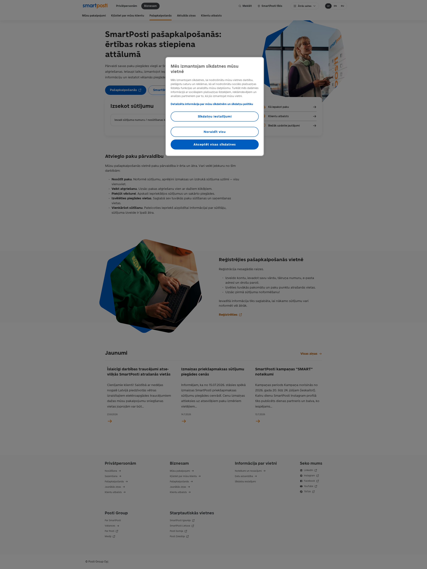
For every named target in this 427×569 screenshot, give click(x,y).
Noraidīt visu (215, 132)
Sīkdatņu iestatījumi (215, 116)
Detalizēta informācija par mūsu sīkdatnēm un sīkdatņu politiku (212, 104)
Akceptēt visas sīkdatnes (214, 144)
